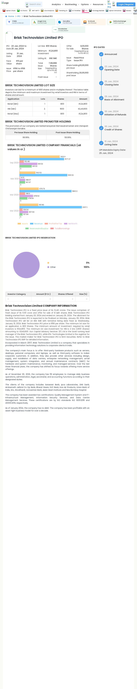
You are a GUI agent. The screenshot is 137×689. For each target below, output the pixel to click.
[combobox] (33, 4)
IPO (18, 16)
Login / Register (126, 4)
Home (11, 16)
